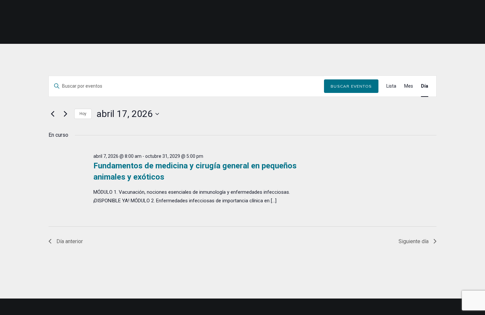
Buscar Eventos (351, 86)
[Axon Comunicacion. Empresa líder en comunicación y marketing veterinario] (466, 22)
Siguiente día (414, 241)
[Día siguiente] (65, 114)
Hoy (83, 113)
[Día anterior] (52, 114)
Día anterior (69, 241)
